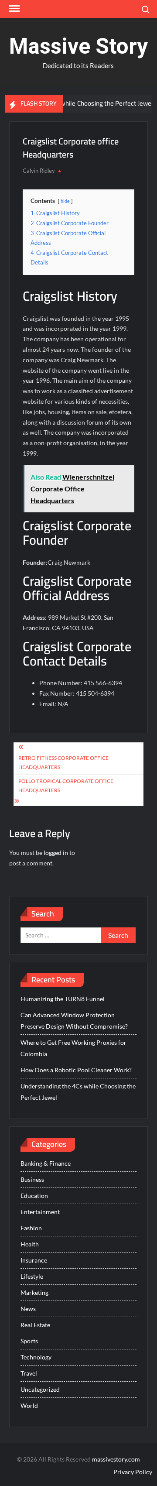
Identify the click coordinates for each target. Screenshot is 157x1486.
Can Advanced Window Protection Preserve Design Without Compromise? (74, 1020)
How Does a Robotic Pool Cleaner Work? (76, 1070)
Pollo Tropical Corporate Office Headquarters (65, 785)
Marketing (34, 1292)
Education (34, 1195)
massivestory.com (116, 1459)
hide (65, 201)
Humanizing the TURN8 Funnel (62, 998)
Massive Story (78, 46)
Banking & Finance (45, 1163)
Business (32, 1179)
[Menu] (13, 8)
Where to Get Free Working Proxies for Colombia (73, 1048)
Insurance (33, 1260)
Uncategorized (40, 1389)
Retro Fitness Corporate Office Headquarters (63, 762)
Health (29, 1244)
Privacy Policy (132, 1472)
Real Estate (35, 1324)
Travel (28, 1373)
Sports (29, 1341)
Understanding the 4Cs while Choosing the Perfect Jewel (78, 1091)
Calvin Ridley (39, 170)
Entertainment (40, 1211)
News (28, 1308)
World (29, 1405)
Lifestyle (31, 1276)
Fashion (31, 1228)
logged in (56, 852)
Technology (35, 1357)
